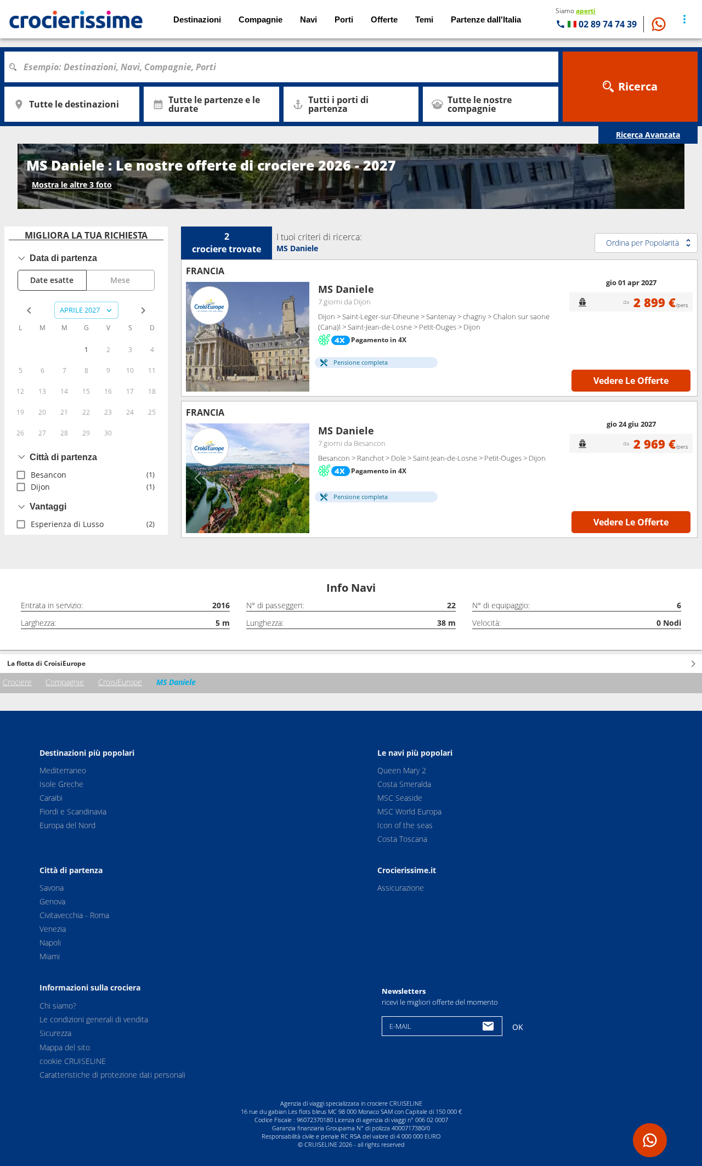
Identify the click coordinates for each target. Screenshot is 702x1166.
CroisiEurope (120, 682)
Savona (51, 887)
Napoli (50, 942)
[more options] (684, 19)
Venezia (52, 929)
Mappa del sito (64, 1047)
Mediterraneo (62, 770)
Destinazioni (197, 19)
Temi (424, 19)
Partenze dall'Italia (486, 19)
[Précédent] (198, 336)
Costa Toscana (402, 839)
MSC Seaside (399, 798)
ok (517, 1027)
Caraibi (51, 798)
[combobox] (285, 66)
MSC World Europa (409, 811)
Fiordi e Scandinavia (72, 811)
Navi (308, 19)
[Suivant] (297, 336)
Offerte (384, 19)
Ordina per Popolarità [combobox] (642, 242)
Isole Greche (61, 784)
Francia (205, 271)
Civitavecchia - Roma (74, 915)
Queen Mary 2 (401, 770)
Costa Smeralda (404, 784)
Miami (49, 956)
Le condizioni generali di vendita (93, 1019)
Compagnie (65, 682)
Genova (52, 901)
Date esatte (51, 280)
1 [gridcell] (86, 349)
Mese (120, 280)
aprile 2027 (80, 310)
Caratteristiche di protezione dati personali (112, 1074)
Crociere (17, 682)
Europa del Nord (67, 825)
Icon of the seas (405, 825)
